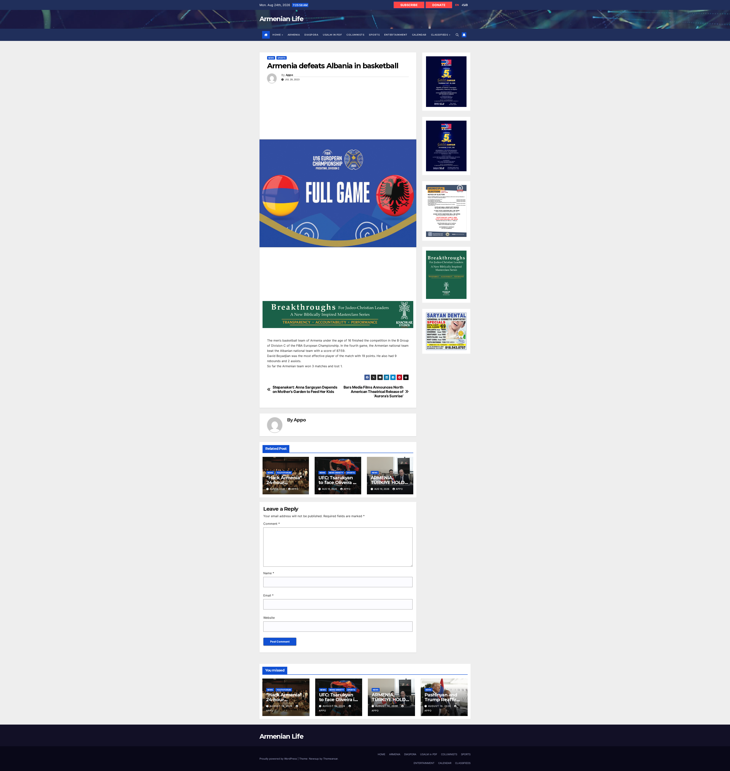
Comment (271, 524)
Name (268, 573)
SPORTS (374, 34)
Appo (289, 75)
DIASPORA (311, 34)
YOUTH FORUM (284, 473)
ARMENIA (294, 34)
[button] (457, 35)
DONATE (438, 5)
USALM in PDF (332, 34)
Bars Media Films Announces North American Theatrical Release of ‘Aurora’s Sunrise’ (373, 391)
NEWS (271, 58)
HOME (276, 34)
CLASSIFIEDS (440, 34)
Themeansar (330, 758)
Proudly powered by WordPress (278, 758)
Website (269, 618)
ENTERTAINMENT (395, 34)
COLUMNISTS (355, 34)
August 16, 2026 (281, 706)
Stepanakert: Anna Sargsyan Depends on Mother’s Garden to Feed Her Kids (305, 389)
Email (268, 595)
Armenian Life (281, 19)
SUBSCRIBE (409, 5)
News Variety (336, 473)
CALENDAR (419, 34)
